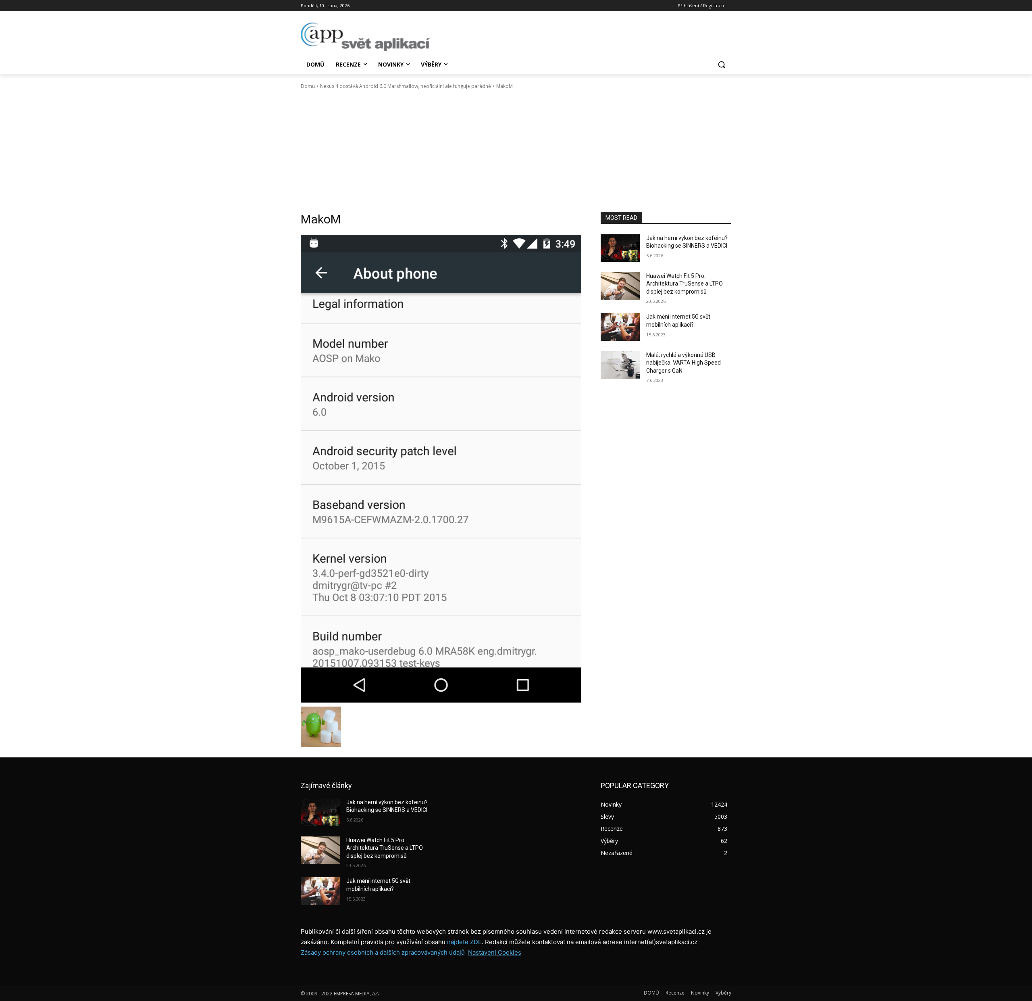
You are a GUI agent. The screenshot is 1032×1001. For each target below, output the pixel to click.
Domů (308, 86)
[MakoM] (441, 469)
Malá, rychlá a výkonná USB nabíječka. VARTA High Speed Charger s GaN (683, 363)
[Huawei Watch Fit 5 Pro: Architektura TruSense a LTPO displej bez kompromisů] (620, 286)
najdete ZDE (464, 942)
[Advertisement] (516, 150)
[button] (721, 64)
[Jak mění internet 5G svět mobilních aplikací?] (620, 326)
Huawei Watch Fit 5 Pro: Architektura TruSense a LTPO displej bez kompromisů (684, 284)
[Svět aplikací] (365, 37)
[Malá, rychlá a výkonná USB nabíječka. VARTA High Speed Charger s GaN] (620, 365)
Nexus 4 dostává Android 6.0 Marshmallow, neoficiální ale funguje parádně (405, 86)
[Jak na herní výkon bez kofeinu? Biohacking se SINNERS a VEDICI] (620, 248)
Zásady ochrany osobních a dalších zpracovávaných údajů (383, 952)
